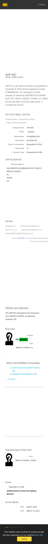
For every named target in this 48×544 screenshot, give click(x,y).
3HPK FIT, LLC (11, 230)
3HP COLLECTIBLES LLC (30, 226)
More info (38, 535)
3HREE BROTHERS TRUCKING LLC (19, 234)
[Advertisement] (24, 48)
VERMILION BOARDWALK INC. (24, 374)
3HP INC (21, 238)
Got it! (24, 539)
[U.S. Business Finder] (5, 5)
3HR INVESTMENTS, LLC (31, 230)
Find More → (12, 379)
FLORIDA (41, 5)
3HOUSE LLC (10, 226)
